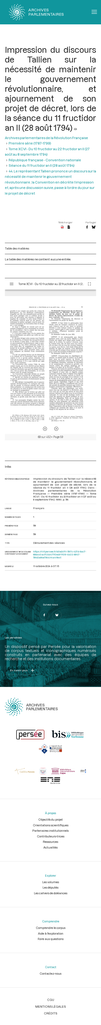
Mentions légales (50, 1006)
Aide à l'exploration (50, 933)
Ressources (50, 841)
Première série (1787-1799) (30, 143)
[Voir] (75, 127)
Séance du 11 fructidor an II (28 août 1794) (42, 165)
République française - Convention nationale (45, 160)
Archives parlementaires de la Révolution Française (46, 138)
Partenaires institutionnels (50, 830)
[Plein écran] (89, 284)
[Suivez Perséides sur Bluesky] (57, 615)
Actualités (50, 847)
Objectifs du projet (50, 819)
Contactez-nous (50, 973)
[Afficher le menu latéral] (11, 284)
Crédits (50, 1013)
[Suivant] (56, 428)
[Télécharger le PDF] (62, 227)
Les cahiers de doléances (50, 893)
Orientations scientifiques (50, 825)
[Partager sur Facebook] (87, 227)
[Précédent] (45, 428)
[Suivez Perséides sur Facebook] (44, 615)
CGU (50, 999)
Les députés (50, 887)
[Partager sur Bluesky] (93, 227)
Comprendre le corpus (50, 927)
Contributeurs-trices (50, 836)
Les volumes (50, 882)
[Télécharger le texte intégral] (69, 227)
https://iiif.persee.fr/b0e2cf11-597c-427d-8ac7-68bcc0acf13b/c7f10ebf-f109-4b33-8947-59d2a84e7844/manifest (59, 554)
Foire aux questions (51, 939)
